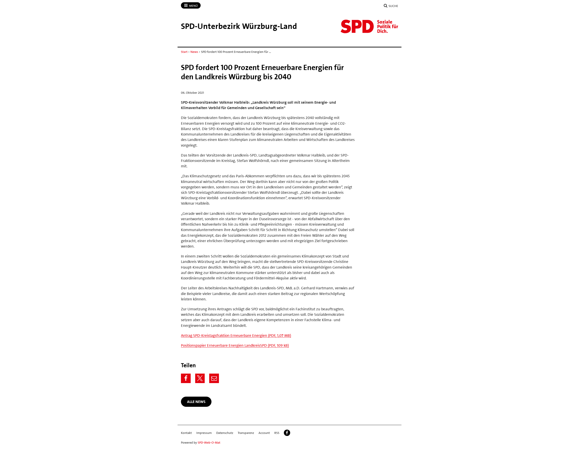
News (194, 52)
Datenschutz (224, 433)
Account (264, 433)
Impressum (204, 433)
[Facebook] (186, 378)
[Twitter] (200, 378)
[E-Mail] (214, 378)
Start (184, 52)
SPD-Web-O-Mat (209, 442)
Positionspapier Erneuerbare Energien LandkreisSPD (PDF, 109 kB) (235, 345)
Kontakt (186, 433)
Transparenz (246, 433)
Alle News (196, 401)
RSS (276, 433)
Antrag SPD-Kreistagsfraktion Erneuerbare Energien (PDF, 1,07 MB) (236, 335)
